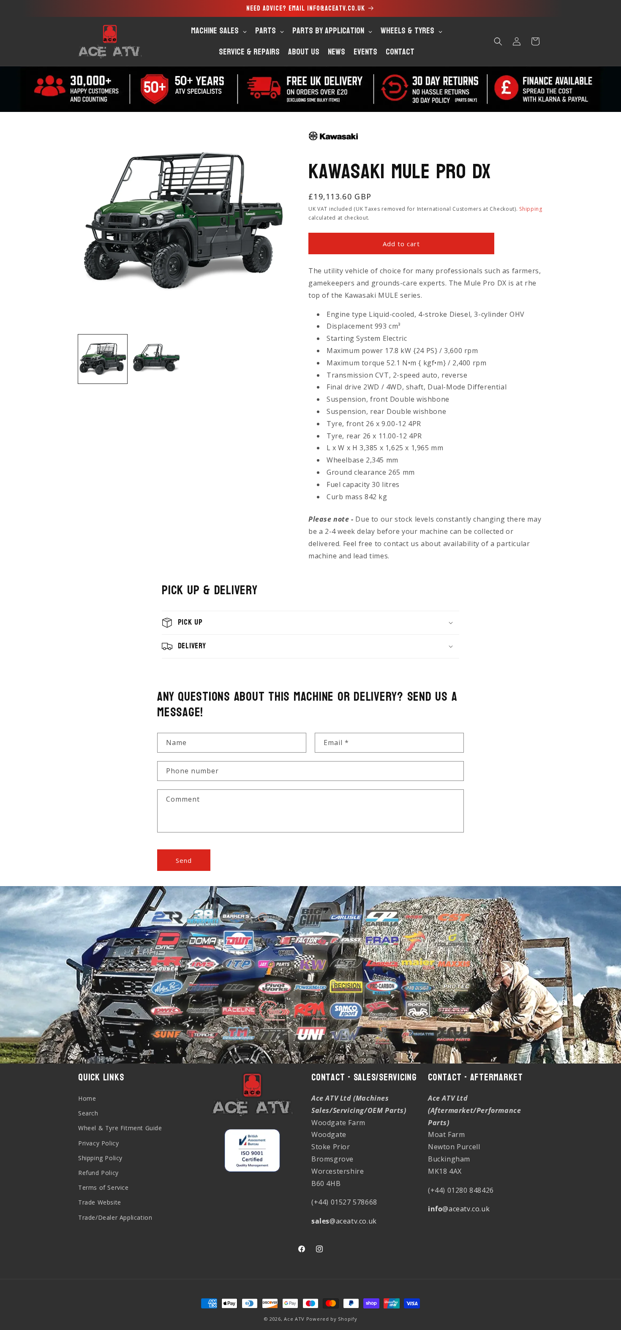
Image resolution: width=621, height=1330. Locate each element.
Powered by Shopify (331, 1319)
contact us (401, 543)
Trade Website (99, 1202)
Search (88, 1113)
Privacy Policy (98, 1143)
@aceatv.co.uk (344, 1221)
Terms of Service (103, 1187)
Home (87, 1098)
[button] (498, 41)
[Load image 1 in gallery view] (102, 359)
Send (184, 860)
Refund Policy (98, 1173)
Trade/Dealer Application (115, 1217)
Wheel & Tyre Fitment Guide (120, 1128)
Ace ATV (294, 1319)
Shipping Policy (100, 1158)
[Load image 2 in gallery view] (155, 359)
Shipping (530, 208)
